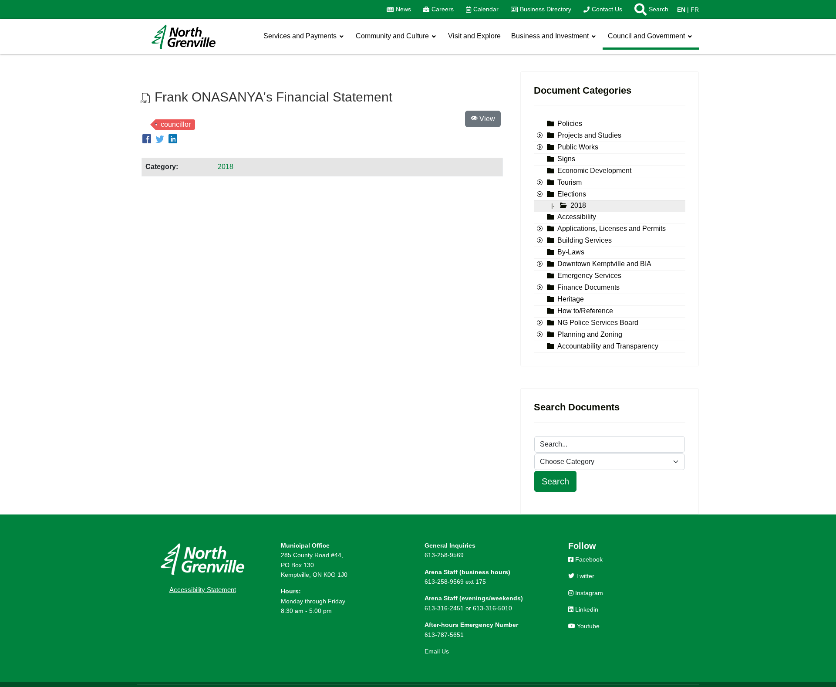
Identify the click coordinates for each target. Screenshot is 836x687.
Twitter (584, 575)
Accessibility (576, 217)
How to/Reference (585, 311)
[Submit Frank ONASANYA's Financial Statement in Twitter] (161, 140)
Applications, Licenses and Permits (611, 229)
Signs (566, 159)
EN (681, 9)
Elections (571, 194)
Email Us (437, 651)
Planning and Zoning (589, 334)
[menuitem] (399, 9)
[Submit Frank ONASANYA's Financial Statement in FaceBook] (148, 140)
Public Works (577, 147)
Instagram (588, 592)
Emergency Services (589, 276)
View (486, 118)
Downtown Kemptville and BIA (604, 264)
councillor (176, 124)
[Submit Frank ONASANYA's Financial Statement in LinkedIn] (173, 140)
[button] (648, 9)
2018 (225, 166)
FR (695, 9)
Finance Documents (588, 287)
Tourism (569, 182)
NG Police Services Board (597, 323)
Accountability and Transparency (607, 346)
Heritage (570, 299)
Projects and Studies (589, 135)
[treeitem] (569, 124)
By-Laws (570, 252)
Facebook (588, 559)
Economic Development (594, 171)
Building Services (584, 240)
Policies (569, 124)
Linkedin (585, 609)
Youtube (587, 626)
